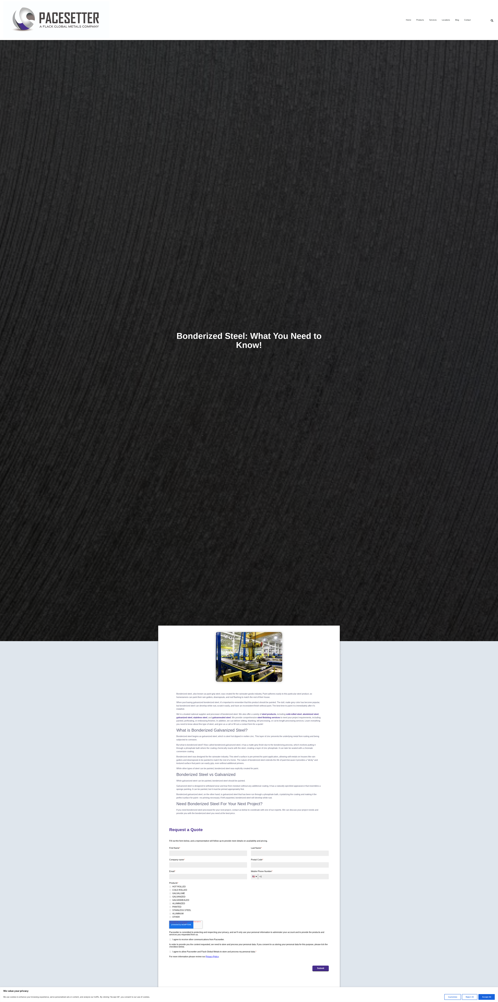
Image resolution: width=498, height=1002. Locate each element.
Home (408, 20)
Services (433, 20)
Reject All (470, 997)
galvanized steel (184, 717)
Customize (452, 997)
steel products (269, 714)
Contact (467, 20)
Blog (457, 20)
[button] (492, 20)
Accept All (486, 997)
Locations (446, 20)
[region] (249, 994)
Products (420, 20)
